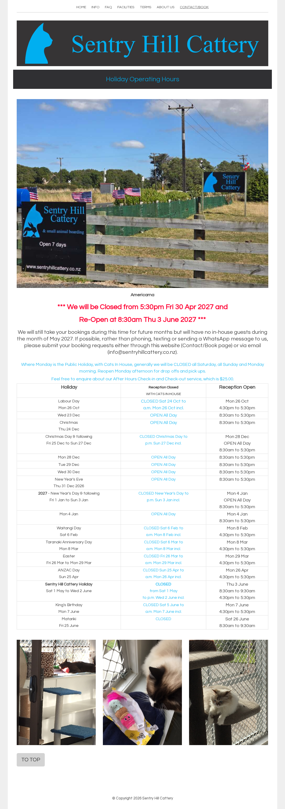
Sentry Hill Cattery (157, 798)
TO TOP (30, 759)
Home (81, 7)
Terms (145, 7)
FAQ (108, 7)
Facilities (125, 7)
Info (96, 7)
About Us (166, 7)
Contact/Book (194, 7)
